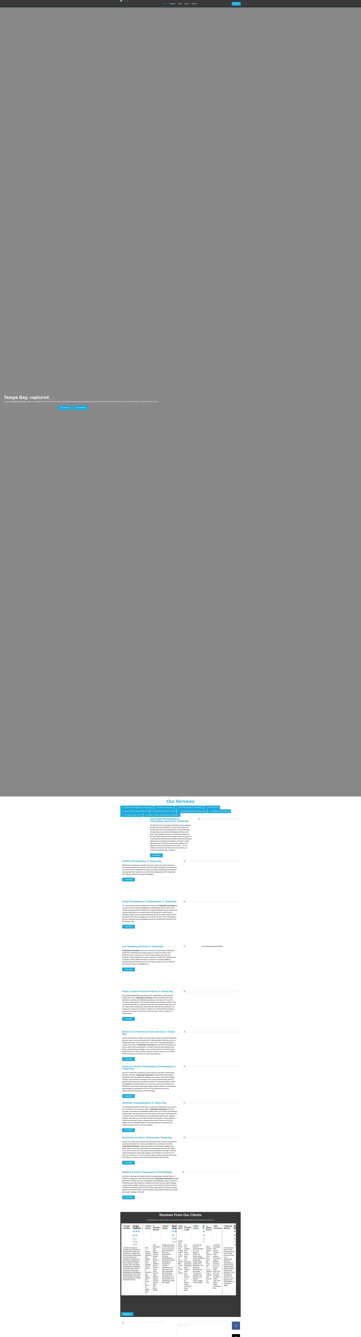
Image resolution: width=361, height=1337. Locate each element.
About (187, 4)
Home (165, 4)
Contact (194, 4)
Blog (180, 4)
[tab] (136, 807)
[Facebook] (236, 1326)
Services (173, 4)
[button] (178, 1298)
